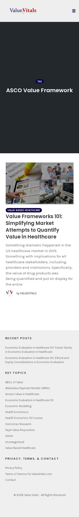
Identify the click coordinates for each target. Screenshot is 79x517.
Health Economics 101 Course (24, 418)
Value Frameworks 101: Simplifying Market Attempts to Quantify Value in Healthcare (34, 226)
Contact (10, 480)
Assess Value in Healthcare (22, 394)
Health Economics (17, 412)
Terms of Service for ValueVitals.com (28, 474)
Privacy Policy (13, 467)
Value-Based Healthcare (23, 210)
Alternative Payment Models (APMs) (27, 388)
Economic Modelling (18, 406)
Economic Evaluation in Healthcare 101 (29, 400)
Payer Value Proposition (20, 430)
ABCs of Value (14, 382)
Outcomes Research (18, 424)
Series (9, 436)
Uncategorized (14, 442)
